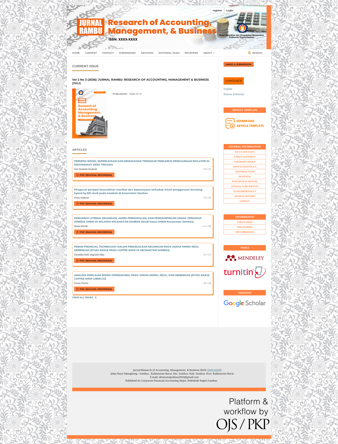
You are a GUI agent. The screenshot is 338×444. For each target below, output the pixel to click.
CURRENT (91, 52)
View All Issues (82, 297)
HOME (76, 52)
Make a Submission (238, 64)
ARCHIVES (147, 52)
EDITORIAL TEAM (169, 52)
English (228, 88)
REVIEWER (191, 52)
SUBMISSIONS (127, 52)
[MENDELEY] (245, 262)
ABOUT (208, 52)
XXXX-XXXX (214, 370)
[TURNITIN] (245, 277)
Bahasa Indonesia (234, 94)
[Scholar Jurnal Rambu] (245, 306)
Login (229, 10)
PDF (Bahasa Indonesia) (95, 175)
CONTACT (108, 52)
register (217, 10)
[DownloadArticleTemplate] (245, 131)
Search (257, 52)
